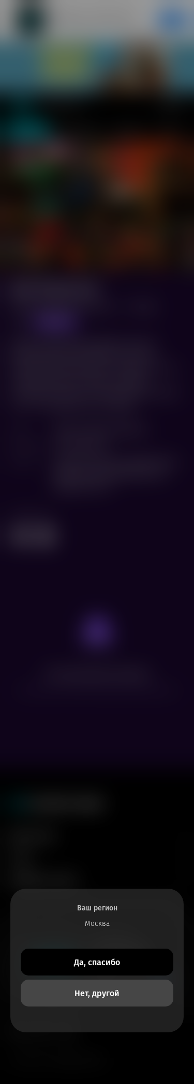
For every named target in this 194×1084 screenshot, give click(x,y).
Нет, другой (97, 993)
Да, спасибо (97, 962)
